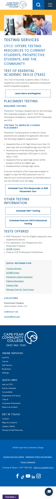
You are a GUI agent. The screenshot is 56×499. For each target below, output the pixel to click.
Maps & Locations (9, 422)
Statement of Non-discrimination (39, 457)
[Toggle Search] (38, 5)
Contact (5, 418)
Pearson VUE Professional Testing (28, 222)
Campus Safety (8, 426)
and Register (28, 93)
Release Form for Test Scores (20, 289)
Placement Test (28, 190)
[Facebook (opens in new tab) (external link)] (17, 476)
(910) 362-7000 (16, 345)
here (31, 180)
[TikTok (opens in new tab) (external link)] (22, 477)
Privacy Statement (28, 462)
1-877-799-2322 (25, 467)
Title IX (5, 399)
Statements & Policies (11, 395)
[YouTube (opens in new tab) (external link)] (28, 476)
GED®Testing (12, 272)
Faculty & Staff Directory (12, 430)
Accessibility (7, 392)
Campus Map (12, 285)
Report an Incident (9, 407)
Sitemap (5, 372)
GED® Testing (28, 210)
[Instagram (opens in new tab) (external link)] (38, 476)
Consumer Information (11, 403)
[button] (50, 5)
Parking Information (15, 281)
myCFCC (5, 357)
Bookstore (6, 369)
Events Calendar (9, 388)
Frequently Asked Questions (19, 277)
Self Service (7, 365)
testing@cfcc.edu (12, 316)
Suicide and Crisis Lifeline (14, 457)
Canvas (5, 361)
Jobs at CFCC (7, 384)
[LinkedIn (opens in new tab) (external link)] (33, 477)
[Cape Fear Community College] (16, 4)
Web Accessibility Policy (44, 467)
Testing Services (13, 268)
